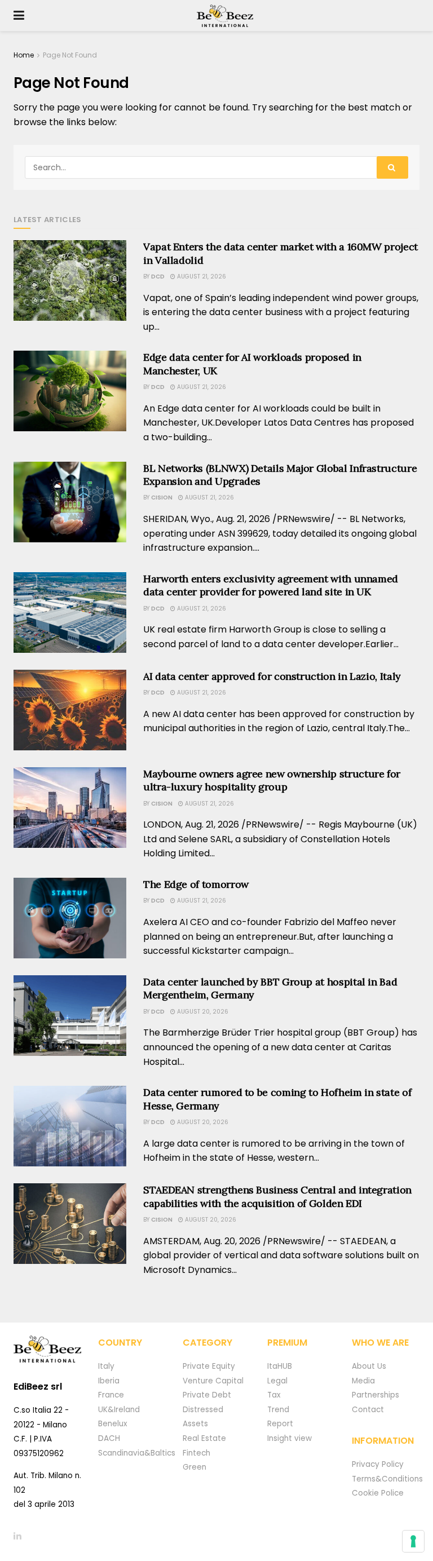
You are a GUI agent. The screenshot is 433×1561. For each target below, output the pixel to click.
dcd (158, 276)
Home (24, 55)
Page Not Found (70, 55)
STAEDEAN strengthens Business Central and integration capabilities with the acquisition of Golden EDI (277, 1196)
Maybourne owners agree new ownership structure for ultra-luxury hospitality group (271, 780)
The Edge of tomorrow (196, 884)
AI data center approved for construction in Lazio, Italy (272, 676)
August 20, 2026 (201, 1011)
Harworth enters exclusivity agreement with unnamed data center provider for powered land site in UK (270, 585)
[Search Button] (392, 167)
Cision (162, 497)
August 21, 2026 (200, 276)
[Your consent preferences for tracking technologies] (413, 1541)
